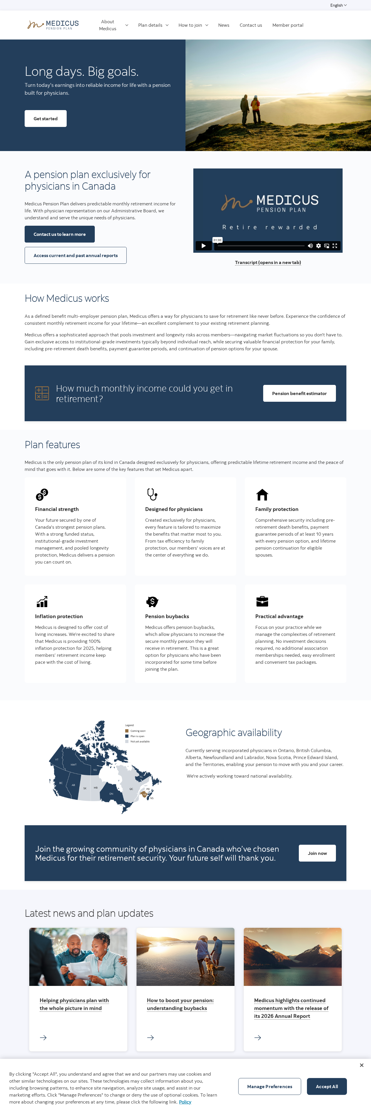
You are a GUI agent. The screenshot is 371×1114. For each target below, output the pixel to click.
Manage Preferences (269, 1086)
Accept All (327, 1086)
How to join (190, 25)
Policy (185, 1102)
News (223, 25)
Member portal (287, 25)
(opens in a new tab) (279, 262)
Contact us (251, 25)
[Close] (361, 1065)
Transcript (246, 262)
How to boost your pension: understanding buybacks (180, 1004)
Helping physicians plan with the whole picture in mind (74, 1004)
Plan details (150, 25)
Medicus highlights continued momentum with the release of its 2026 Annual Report (291, 1008)
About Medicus (107, 25)
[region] (185, 1086)
